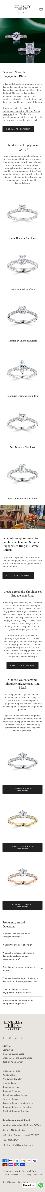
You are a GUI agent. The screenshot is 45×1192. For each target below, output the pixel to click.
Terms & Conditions (10, 1175)
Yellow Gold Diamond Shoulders (22, 847)
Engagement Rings (11, 1071)
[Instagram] (10, 1038)
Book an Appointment (18, 129)
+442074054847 (10, 1140)
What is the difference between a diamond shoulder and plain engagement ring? (18, 956)
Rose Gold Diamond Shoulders (22, 905)
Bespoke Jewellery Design (14, 1095)
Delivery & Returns (29, 1171)
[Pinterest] (16, 1038)
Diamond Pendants (11, 1091)
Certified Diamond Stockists (15, 1111)
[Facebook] (3, 1038)
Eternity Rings (9, 1083)
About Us (6, 1046)
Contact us (7, 1050)
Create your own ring (22, 665)
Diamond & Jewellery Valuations (17, 1107)
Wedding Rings (9, 1075)
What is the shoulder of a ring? (17, 945)
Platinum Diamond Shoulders (22, 789)
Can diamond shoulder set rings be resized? (19, 968)
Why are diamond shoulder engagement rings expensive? (16, 991)
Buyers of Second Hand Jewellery (18, 1103)
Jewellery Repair (10, 1099)
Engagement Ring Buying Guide (17, 1058)
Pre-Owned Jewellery (12, 1079)
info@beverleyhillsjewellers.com (17, 1145)
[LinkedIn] (22, 1038)
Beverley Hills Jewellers (18, 1182)
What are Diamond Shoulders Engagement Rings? (16, 935)
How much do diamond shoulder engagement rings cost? (18, 1002)
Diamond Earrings (10, 1087)
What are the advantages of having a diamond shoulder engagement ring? (20, 980)
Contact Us (37, 1175)
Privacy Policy (25, 1175)
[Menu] (4, 9)
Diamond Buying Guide (13, 1054)
